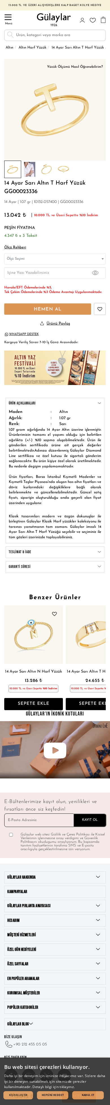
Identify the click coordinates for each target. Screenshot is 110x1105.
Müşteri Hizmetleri (21, 935)
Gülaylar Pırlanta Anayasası (29, 906)
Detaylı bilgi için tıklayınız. (53, 1086)
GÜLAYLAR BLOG (18, 1024)
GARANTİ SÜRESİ (20, 566)
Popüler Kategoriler (22, 1007)
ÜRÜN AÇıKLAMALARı (22, 403)
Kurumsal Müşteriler (23, 993)
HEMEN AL (47, 309)
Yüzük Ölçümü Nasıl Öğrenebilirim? (75, 67)
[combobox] (55, 258)
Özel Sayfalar (17, 964)
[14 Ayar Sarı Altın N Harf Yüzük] (33, 634)
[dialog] (55, 1081)
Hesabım (13, 920)
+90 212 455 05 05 (30, 1044)
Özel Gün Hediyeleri (21, 949)
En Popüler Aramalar (23, 978)
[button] (18, 1095)
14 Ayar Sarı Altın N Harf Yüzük (33, 671)
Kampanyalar (17, 891)
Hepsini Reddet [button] (53, 1095)
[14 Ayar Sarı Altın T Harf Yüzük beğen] (100, 309)
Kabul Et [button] (88, 1095)
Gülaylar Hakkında (21, 877)
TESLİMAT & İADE (20, 552)
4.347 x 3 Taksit (20, 236)
